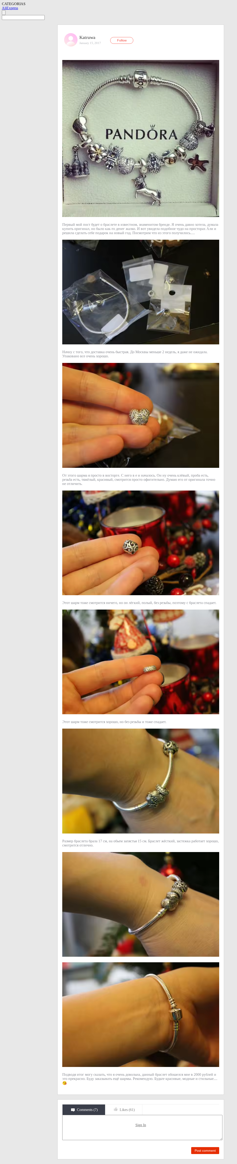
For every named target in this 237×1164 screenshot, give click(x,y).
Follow (122, 40)
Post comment (205, 1150)
